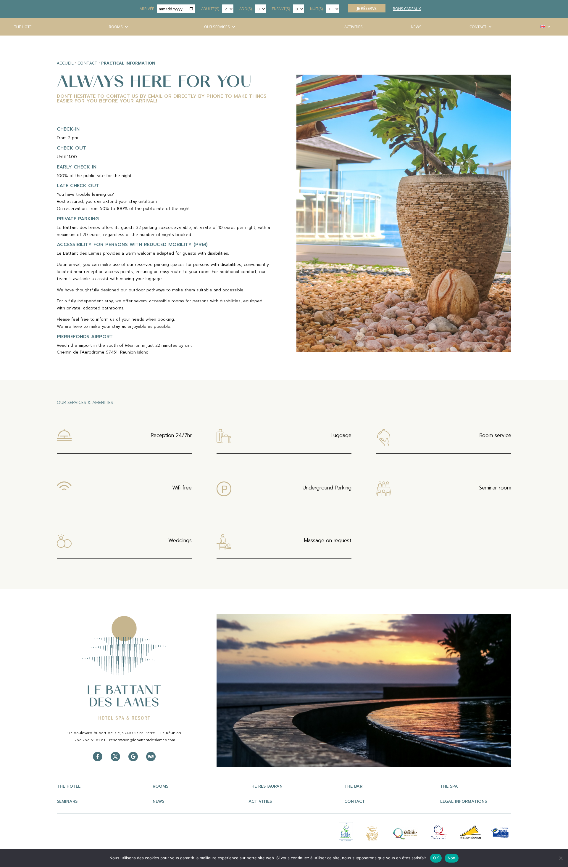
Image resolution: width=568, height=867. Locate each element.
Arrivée (147, 8)
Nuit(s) (316, 8)
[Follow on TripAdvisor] (151, 756)
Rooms (116, 27)
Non (452, 857)
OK (436, 857)
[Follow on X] (115, 756)
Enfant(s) (281, 8)
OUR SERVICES (217, 27)
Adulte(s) (210, 8)
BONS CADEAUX (407, 8)
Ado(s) (245, 8)
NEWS (416, 27)
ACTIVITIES (353, 27)
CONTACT (477, 27)
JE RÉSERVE (367, 8)
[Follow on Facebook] (97, 756)
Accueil (65, 63)
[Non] (561, 858)
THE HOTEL (23, 27)
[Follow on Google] (133, 756)
